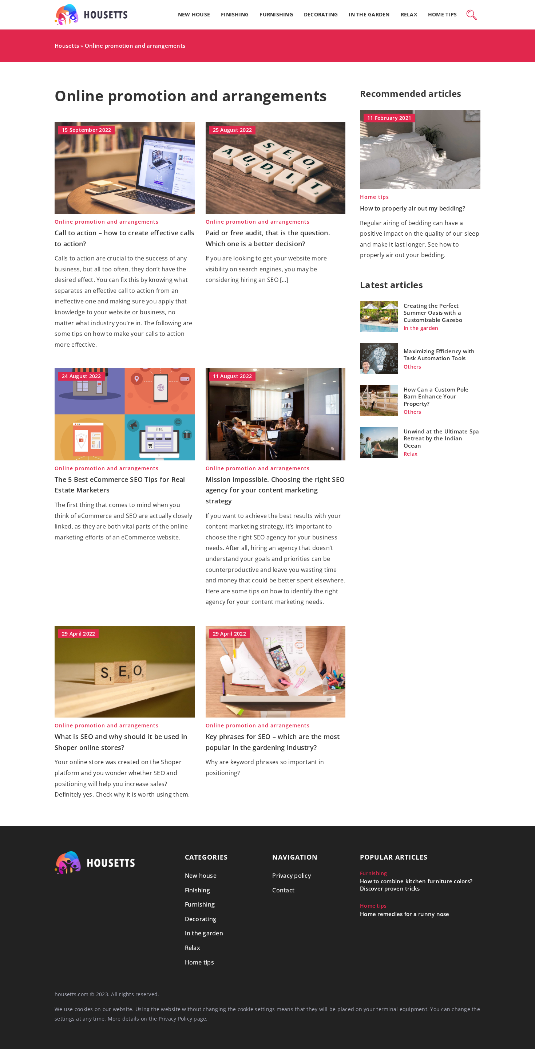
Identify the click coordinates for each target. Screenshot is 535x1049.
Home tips (442, 14)
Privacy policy (291, 876)
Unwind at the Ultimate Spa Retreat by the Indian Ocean (441, 438)
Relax (409, 14)
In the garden (369, 14)
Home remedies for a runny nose (404, 914)
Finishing (235, 14)
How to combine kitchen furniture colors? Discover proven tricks (416, 885)
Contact (283, 890)
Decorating (321, 14)
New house (194, 14)
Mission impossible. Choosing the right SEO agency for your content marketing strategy (275, 490)
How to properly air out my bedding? (412, 208)
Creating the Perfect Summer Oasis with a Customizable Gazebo (433, 312)
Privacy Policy (176, 1018)
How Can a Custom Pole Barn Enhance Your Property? (436, 396)
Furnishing (276, 14)
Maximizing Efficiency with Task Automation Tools (439, 355)
